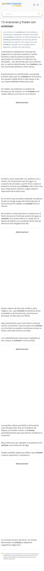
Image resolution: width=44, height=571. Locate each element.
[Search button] (39, 13)
